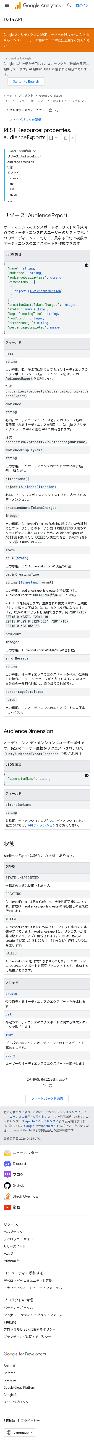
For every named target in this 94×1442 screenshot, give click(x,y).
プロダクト (25, 95)
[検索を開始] (69, 5)
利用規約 (10, 1322)
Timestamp (29, 582)
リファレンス (78, 101)
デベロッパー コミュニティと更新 (28, 1281)
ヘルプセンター (15, 1232)
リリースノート (15, 1246)
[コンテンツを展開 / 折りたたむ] (34, 151)
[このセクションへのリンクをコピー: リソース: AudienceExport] (72, 216)
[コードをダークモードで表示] (86, 265)
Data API (13, 19)
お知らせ (64, 40)
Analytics (51, 5)
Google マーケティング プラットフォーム (33, 1315)
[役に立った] (50, 110)
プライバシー (30, 1420)
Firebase (10, 1380)
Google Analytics (50, 95)
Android (9, 1366)
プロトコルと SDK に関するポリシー (30, 1329)
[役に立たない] (57, 110)
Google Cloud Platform (20, 1387)
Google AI (10, 1395)
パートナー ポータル (18, 1308)
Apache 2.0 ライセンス (40, 1121)
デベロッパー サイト (18, 1239)
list (9, 1035)
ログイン (82, 5)
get (8, 1014)
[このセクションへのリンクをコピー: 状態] (19, 844)
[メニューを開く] (7, 5)
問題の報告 (12, 1261)
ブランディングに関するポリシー (27, 1337)
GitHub (84, 35)
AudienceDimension (45, 291)
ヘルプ (8, 1254)
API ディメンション (42, 825)
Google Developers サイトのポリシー (49, 1126)
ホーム (8, 95)
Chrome (9, 1373)
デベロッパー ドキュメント (28, 101)
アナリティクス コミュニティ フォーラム (33, 1288)
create (11, 993)
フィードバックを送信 (25, 120)
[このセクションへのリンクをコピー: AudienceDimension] (57, 731)
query (10, 1055)
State (40, 309)
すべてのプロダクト (18, 1402)
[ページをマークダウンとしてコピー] (65, 138)
